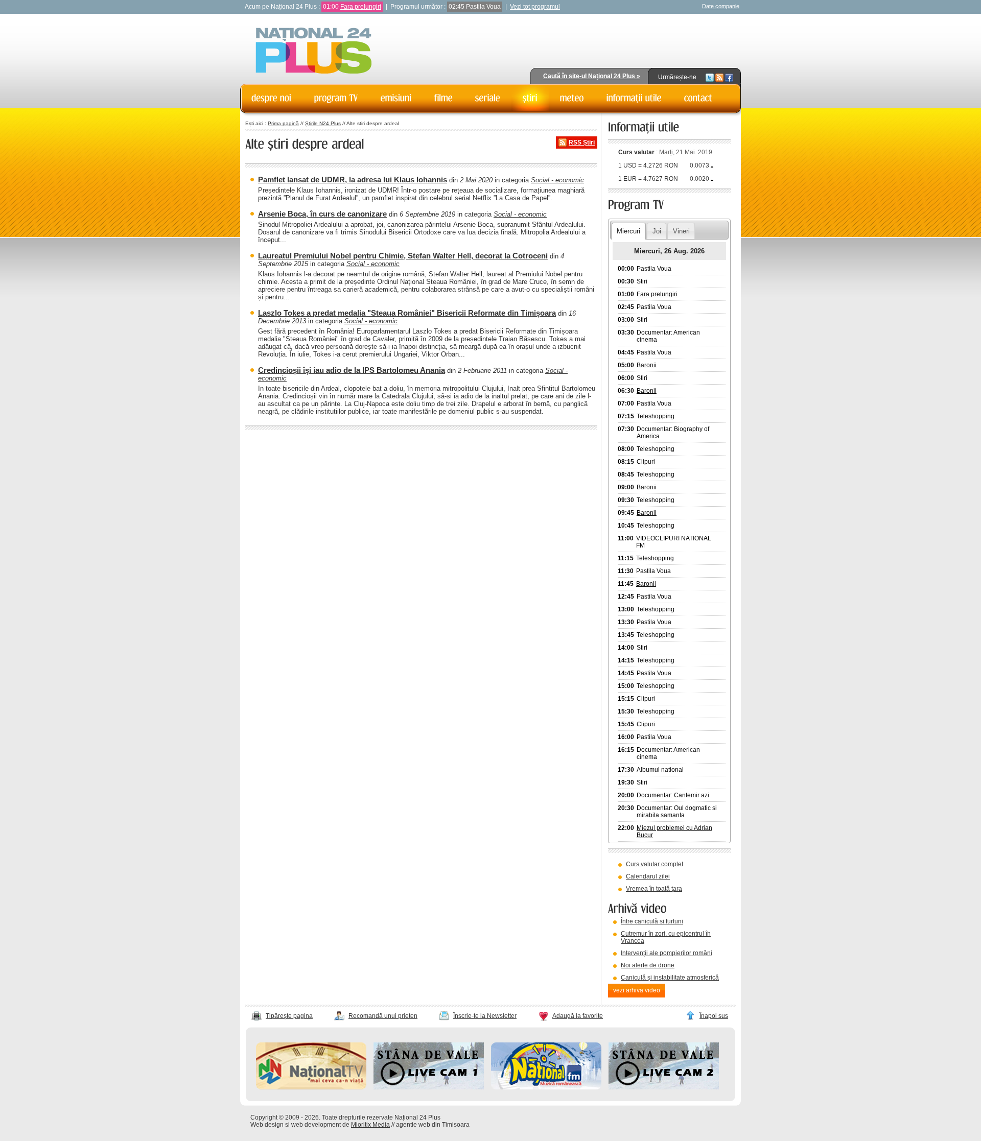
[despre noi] (271, 98)
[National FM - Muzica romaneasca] (546, 1087)
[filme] (443, 98)
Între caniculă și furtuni (652, 921)
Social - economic (557, 180)
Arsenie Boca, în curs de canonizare (322, 213)
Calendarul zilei (648, 876)
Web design (267, 1124)
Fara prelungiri (360, 6)
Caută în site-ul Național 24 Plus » (591, 76)
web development (316, 1124)
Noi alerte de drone (647, 965)
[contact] (698, 98)
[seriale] (487, 98)
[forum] (572, 98)
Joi (656, 231)
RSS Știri (582, 142)
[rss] (719, 77)
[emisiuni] (396, 98)
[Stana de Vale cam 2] (664, 1087)
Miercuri (628, 231)
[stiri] (530, 98)
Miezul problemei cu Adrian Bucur (674, 831)
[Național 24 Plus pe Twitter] (710, 77)
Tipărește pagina (289, 1015)
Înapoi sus (713, 1015)
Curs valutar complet (654, 864)
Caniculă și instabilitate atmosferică (670, 977)
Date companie (720, 6)
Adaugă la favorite (577, 1015)
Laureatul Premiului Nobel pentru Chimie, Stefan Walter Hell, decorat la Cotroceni (403, 255)
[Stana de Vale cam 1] (428, 1087)
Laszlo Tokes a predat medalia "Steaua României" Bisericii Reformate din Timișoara (407, 312)
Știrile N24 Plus (323, 123)
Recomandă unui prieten (382, 1015)
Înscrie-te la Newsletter (485, 1015)
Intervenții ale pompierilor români (666, 953)
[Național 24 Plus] (313, 51)
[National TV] (311, 1087)
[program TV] (336, 98)
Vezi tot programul (535, 6)
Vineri (681, 231)
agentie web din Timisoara (433, 1124)
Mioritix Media (370, 1124)
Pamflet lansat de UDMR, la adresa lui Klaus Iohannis (352, 179)
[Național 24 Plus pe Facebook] (729, 77)
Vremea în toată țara (654, 888)
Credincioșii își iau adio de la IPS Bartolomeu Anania (351, 370)
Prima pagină (283, 123)
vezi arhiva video (636, 990)
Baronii (647, 365)
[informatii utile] (634, 98)
